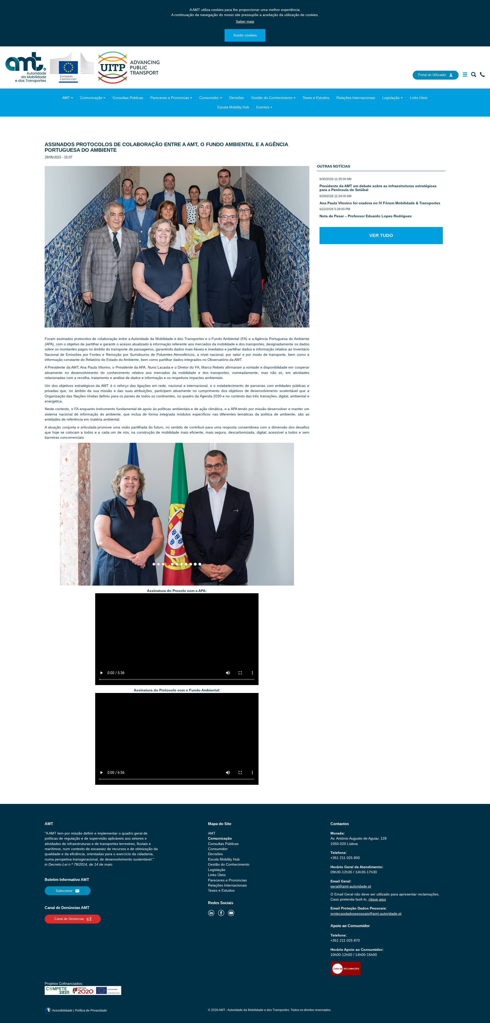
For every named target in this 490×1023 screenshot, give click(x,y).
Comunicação (91, 98)
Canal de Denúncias (69, 919)
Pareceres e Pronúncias (169, 98)
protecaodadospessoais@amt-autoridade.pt (365, 914)
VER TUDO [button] (381, 235)
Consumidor (209, 98)
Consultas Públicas (128, 98)
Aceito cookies (245, 35)
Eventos (262, 107)
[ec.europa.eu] (72, 67)
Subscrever (64, 891)
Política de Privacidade (91, 1010)
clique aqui (377, 899)
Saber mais (245, 21)
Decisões (236, 98)
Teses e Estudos (316, 98)
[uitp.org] (128, 67)
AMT (66, 98)
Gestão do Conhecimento (271, 98)
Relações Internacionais (355, 98)
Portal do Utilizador (432, 75)
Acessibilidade (62, 1010)
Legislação (391, 98)
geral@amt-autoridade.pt (350, 886)
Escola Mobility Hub (233, 107)
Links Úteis (418, 98)
